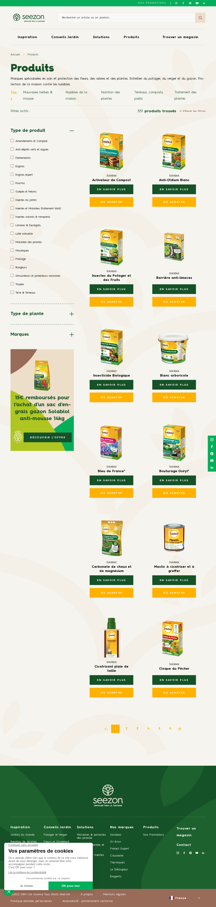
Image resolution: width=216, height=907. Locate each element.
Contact (184, 845)
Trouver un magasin (180, 37)
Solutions (101, 37)
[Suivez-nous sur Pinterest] (190, 3)
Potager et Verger (55, 835)
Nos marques (122, 827)
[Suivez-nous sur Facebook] (183, 3)
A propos (87, 894)
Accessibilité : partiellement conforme (87, 901)
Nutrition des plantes (110, 95)
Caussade (116, 855)
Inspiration (27, 37)
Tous (14, 95)
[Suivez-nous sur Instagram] (176, 3)
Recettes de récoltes (24, 841)
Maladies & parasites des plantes (91, 836)
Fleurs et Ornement (56, 841)
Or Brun (115, 841)
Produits (131, 37)
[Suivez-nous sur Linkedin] (204, 3)
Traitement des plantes (185, 95)
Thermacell (117, 862)
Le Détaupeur (119, 869)
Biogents (115, 876)
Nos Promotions (153, 835)
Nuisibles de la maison (76, 95)
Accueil (15, 54)
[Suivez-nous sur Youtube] (197, 3)
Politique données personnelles (31, 901)
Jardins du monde (22, 835)
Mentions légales (114, 894)
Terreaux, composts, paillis (148, 95)
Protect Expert (119, 848)
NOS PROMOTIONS (152, 3)
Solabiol (115, 835)
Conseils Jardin (64, 37)
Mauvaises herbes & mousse (37, 95)
